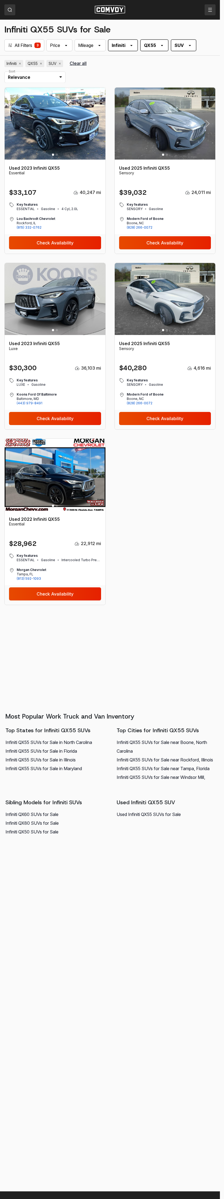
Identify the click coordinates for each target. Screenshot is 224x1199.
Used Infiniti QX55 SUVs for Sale (149, 814)
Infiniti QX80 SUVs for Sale (32, 823)
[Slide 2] (57, 155)
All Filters (23, 45)
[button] (97, 124)
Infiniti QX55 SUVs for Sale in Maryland (43, 768)
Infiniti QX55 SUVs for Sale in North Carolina (48, 742)
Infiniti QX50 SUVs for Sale (31, 832)
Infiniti (14, 63)
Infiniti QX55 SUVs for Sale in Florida (41, 751)
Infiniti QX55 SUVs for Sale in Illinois (40, 760)
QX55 (35, 63)
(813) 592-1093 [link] (29, 578)
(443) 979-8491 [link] (29, 403)
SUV (55, 63)
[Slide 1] (53, 155)
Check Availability (55, 243)
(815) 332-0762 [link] (29, 227)
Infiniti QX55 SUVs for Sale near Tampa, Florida (163, 768)
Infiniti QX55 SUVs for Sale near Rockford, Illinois (165, 760)
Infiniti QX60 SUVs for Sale (31, 814)
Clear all (78, 63)
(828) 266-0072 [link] (139, 227)
